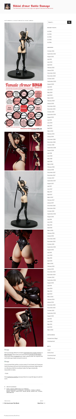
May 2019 (49, 125)
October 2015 (50, 244)
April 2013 (49, 327)
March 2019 (50, 131)
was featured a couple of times (32, 352)
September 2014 (51, 280)
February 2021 (50, 67)
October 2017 (50, 178)
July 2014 (49, 285)
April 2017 (49, 194)
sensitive (34, 391)
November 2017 (51, 175)
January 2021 (50, 70)
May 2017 (49, 191)
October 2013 (50, 310)
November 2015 (51, 241)
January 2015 (50, 269)
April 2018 (49, 161)
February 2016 (50, 233)
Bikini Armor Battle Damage (31, 6)
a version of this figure (35, 354)
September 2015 (51, 247)
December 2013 (51, 305)
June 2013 (49, 321)
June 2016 (49, 222)
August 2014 (50, 282)
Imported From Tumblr (25, 20)
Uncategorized (11, 386)
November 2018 (51, 142)
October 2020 (50, 78)
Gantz (13, 391)
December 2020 (51, 73)
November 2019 (51, 109)
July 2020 (49, 87)
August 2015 (50, 249)
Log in (48, 350)
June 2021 (49, 62)
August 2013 (50, 316)
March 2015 (50, 263)
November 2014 (51, 274)
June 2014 (49, 288)
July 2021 (49, 59)
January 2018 (50, 169)
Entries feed (50, 352)
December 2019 (51, 106)
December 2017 (51, 172)
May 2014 (49, 291)
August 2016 (50, 216)
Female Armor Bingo (52, 338)
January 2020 (50, 103)
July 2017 (49, 186)
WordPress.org (51, 358)
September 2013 (51, 313)
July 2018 (49, 153)
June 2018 (49, 156)
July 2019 (49, 120)
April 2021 (49, 64)
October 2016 (50, 211)
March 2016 (50, 230)
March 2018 (50, 164)
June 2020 (50, 89)
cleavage (28, 390)
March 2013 (50, 329)
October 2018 (50, 144)
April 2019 (49, 128)
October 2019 (50, 111)
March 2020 (50, 98)
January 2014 (50, 302)
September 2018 (51, 147)
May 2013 (49, 324)
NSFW (24, 391)
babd (8, 388)
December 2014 (51, 271)
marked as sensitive (12, 377)
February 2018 (50, 167)
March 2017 (50, 197)
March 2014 (50, 296)
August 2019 (50, 117)
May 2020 (49, 92)
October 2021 (50, 51)
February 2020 (51, 100)
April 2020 (49, 95)
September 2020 (51, 81)
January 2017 (50, 202)
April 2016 (49, 227)
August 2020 (50, 84)
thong (40, 391)
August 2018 (50, 150)
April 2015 (49, 260)
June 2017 (49, 189)
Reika (28, 391)
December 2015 (51, 238)
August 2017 (50, 183)
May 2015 (49, 258)
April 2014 (49, 293)
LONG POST (19, 391)
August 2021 (50, 56)
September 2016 (51, 213)
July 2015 (49, 252)
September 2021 (51, 53)
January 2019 (50, 136)
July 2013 (49, 318)
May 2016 (49, 225)
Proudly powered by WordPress (12, 415)
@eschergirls (8, 354)
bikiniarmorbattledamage (15, 390)
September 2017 (51, 180)
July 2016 (49, 219)
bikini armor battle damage (19, 388)
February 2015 (50, 266)
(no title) (49, 31)
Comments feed (51, 355)
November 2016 (51, 208)
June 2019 (49, 122)
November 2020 (51, 76)
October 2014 (50, 277)
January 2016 (50, 236)
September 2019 (51, 114)
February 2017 (50, 200)
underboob (10, 392)
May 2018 (49, 158)
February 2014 (50, 299)
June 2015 (49, 255)
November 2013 (51, 307)
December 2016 (51, 205)
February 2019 (50, 133)
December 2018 (51, 139)
